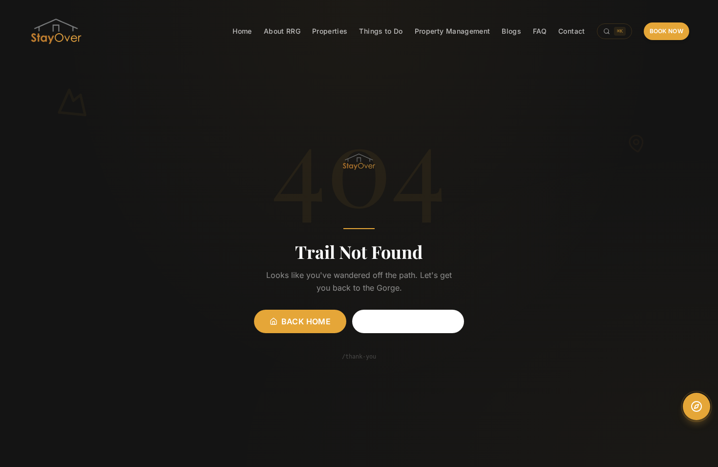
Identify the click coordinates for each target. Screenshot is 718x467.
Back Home (306, 321)
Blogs (511, 31)
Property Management (452, 31)
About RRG (282, 31)
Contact (571, 31)
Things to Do (380, 31)
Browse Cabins (414, 321)
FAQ (540, 31)
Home (242, 31)
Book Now (666, 31)
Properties (330, 31)
